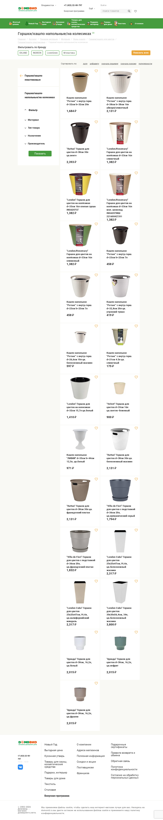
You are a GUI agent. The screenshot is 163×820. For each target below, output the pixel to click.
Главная (22, 39)
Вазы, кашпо (79, 39)
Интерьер (65, 39)
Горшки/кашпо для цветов (101, 39)
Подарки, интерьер (49, 39)
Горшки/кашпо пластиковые (31, 42)
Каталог (33, 39)
